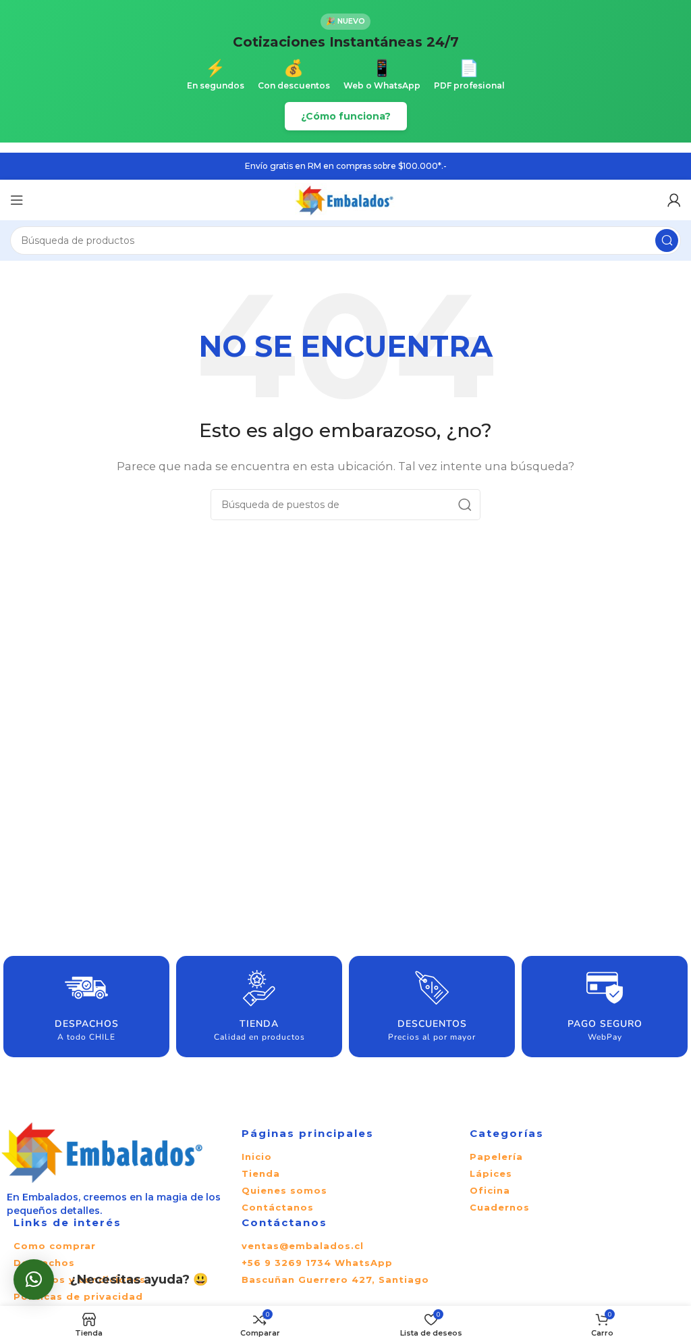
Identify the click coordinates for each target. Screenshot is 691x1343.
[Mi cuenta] (674, 199)
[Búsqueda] (666, 240)
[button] (33, 1279)
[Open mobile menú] (16, 199)
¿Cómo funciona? (346, 116)
